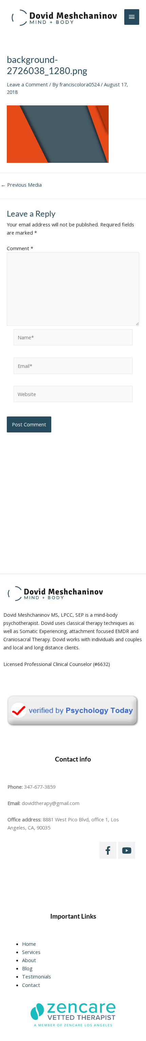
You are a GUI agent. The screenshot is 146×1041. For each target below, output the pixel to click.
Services (31, 952)
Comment (20, 248)
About (29, 960)
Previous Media (21, 184)
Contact (31, 985)
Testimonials (36, 976)
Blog (27, 968)
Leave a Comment (27, 84)
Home (29, 943)
